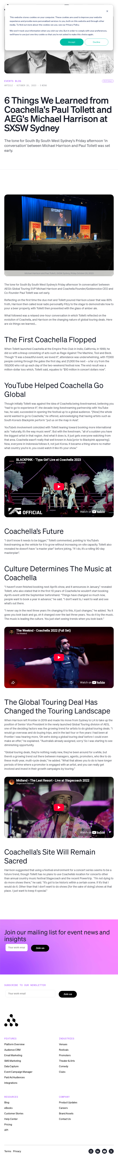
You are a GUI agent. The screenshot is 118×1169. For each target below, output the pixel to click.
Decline (96, 42)
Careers (63, 1107)
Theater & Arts (67, 1060)
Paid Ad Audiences (14, 1077)
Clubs (62, 1071)
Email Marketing (13, 1055)
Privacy (17, 1151)
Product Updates (68, 1102)
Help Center (11, 1118)
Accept (71, 42)
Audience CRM (12, 1049)
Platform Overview (14, 1044)
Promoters (65, 1055)
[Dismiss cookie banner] (107, 11)
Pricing (8, 1124)
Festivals (64, 1049)
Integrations (10, 1082)
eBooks (8, 1107)
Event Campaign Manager (18, 1071)
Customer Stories (13, 1113)
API (6, 1130)
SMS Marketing (12, 1060)
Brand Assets (66, 1113)
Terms (7, 1151)
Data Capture (11, 1066)
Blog (6, 1102)
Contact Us (65, 1118)
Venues (63, 1044)
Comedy (63, 1066)
